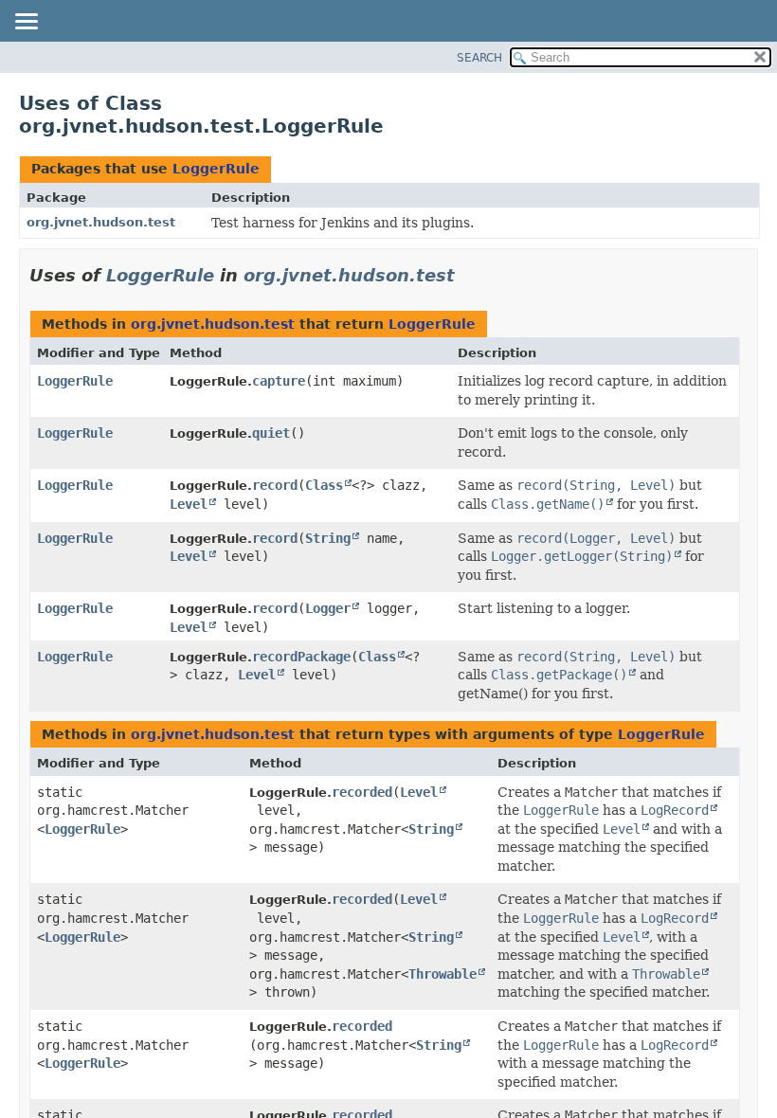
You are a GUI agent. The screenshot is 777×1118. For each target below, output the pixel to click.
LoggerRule (216, 168)
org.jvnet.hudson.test (101, 222)
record (275, 485)
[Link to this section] (468, 275)
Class (324, 485)
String (328, 538)
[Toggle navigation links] (25, 22)
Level (189, 504)
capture (278, 380)
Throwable (442, 974)
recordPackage (301, 656)
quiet (271, 433)
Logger (328, 608)
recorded (362, 792)
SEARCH (479, 57)
